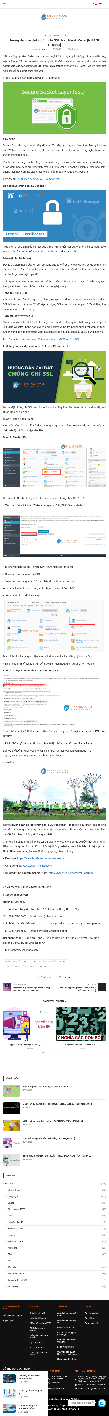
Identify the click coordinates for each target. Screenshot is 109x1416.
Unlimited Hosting (38, 1318)
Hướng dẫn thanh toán (67, 1359)
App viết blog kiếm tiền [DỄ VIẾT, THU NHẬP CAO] (49, 1138)
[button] (6, 1030)
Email (57, 1215)
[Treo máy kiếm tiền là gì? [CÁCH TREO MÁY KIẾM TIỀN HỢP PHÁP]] (11, 1160)
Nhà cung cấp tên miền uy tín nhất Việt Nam (46, 1086)
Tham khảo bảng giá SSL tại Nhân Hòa (38, 179)
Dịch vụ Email (36, 1343)
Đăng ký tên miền (38, 1313)
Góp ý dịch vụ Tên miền (38, 1354)
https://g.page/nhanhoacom (35, 865)
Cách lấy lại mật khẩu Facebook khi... (29, 1377)
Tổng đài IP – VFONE (57, 1280)
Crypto (57, 1203)
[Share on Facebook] (62, 977)
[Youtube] (96, 4)
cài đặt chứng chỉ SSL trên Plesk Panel (21, 961)
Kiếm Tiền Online (57, 1241)
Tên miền (57, 1267)
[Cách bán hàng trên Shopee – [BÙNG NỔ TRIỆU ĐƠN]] (9, 1408)
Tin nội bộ (89, 1318)
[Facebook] (93, 4)
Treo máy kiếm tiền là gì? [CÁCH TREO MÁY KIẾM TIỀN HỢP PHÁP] (58, 1155)
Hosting (57, 1235)
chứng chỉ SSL (52, 829)
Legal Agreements (65, 1347)
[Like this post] (60, 977)
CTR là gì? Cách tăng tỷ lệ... (30, 1392)
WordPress (57, 1286)
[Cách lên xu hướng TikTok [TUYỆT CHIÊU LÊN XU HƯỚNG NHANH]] (11, 1108)
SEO (57, 1254)
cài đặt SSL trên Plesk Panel (55, 961)
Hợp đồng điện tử (57, 1228)
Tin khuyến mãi (91, 1323)
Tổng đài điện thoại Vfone (39, 1336)
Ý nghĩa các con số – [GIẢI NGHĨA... (81, 1045)
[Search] (104, 4)
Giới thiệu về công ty (12, 1315)
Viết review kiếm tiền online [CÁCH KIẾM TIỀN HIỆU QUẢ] (53, 1121)
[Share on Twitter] (66, 977)
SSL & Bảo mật (37, 1348)
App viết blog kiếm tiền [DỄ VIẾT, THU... (28, 1045)
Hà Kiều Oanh (43, 49)
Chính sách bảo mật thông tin (66, 1341)
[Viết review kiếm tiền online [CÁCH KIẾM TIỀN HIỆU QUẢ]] (11, 1125)
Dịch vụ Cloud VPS (57, 1209)
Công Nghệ (57, 1196)
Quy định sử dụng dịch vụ (67, 1321)
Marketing (57, 1248)
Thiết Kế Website (57, 1273)
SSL (57, 1260)
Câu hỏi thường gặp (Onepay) (66, 1334)
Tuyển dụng (8, 1320)
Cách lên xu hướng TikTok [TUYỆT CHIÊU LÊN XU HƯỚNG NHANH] (57, 1104)
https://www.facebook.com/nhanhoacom (41, 858)
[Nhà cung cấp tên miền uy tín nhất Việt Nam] (11, 1091)
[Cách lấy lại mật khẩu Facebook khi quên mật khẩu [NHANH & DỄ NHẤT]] (9, 1378)
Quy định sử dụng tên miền (67, 1314)
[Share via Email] (69, 977)
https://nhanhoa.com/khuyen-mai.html (71, 873)
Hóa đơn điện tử (57, 1222)
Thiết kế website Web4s (37, 1329)
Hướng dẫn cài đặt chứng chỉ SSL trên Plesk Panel (26, 966)
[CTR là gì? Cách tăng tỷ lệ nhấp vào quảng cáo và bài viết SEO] (9, 1393)
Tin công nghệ (91, 1313)
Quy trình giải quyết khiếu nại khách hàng (67, 1353)
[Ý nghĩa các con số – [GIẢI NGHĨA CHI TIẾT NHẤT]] (81, 1024)
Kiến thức (55, 1183)
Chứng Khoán (57, 1190)
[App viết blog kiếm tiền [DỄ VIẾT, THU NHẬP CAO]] (28, 1024)
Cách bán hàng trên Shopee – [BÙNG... (28, 1407)
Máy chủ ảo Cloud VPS (40, 1323)
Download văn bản (65, 1328)
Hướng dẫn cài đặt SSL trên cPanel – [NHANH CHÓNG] (47, 339)
